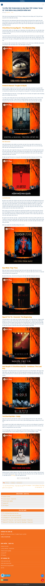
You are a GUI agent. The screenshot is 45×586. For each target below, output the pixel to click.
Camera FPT (5, 503)
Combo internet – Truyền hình (9, 498)
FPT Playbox (5, 505)
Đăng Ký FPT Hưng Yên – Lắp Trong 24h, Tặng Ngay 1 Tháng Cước (18, 519)
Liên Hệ (2, 567)
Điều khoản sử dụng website (7, 565)
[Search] (43, 5)
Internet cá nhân (6, 496)
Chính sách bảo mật (5, 561)
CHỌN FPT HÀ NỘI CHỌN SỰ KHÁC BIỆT (12, 515)
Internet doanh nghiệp (8, 501)
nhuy (12, 12)
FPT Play (13, 475)
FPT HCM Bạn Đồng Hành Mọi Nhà (10, 513)
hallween (13, 482)
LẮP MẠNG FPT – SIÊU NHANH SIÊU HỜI (12, 517)
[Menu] (2, 5)
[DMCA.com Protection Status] (4, 579)
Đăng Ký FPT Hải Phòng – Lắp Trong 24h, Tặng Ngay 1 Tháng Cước (18, 522)
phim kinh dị (19, 482)
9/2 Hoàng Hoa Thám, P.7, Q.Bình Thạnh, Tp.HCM (15, 534)
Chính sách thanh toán (6, 563)
